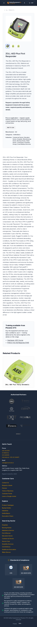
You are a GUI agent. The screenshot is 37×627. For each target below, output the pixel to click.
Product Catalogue (8, 505)
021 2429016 (5, 455)
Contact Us (5, 482)
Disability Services (7, 544)
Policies (4, 488)
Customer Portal (7, 493)
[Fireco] (11, 426)
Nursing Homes (6, 527)
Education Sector (7, 536)
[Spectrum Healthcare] (25, 401)
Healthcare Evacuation (9, 549)
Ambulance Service (8, 530)
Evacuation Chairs (7, 516)
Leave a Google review (9, 496)
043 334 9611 (6, 450)
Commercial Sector (8, 538)
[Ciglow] (25, 409)
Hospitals (5, 525)
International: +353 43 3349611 (10, 457)
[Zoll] (11, 401)
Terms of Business (7, 491)
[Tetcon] (11, 409)
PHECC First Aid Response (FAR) (18, 343)
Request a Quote (7, 485)
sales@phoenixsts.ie (8, 462)
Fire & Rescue (6, 533)
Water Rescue (6, 552)
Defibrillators (6, 513)
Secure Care (6, 541)
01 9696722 (5, 453)
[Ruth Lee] (18, 434)
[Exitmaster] (11, 417)
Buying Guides (6, 508)
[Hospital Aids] (25, 426)
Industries (5, 510)
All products (10, 10)
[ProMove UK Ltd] (25, 417)
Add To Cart (10, 127)
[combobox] (21, 623)
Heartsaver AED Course (15, 340)
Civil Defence (6, 546)
